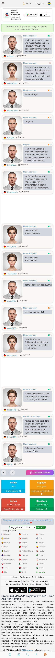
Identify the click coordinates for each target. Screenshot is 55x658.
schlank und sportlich (34, 312)
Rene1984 (11, 437)
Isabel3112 (11, 410)
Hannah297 (12, 83)
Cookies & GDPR (13, 581)
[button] (3, 3)
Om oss (34, 581)
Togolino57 (12, 274)
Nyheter (14, 577)
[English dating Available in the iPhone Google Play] (37, 588)
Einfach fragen (31, 94)
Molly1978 (11, 246)
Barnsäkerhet (28, 584)
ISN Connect (27, 650)
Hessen (26, 144)
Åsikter (41, 577)
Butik (34, 577)
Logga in (40, 3)
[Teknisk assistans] (45, 654)
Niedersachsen (30, 36)
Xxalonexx (11, 165)
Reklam (25, 581)
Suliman (10, 56)
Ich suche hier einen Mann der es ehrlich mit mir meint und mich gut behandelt (37, 396)
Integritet (44, 581)
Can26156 (11, 328)
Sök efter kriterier (41, 472)
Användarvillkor (13, 584)
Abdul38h (11, 301)
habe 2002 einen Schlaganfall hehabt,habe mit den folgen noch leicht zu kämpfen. (37, 343)
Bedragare (25, 577)
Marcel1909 (12, 110)
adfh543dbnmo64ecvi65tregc (38, 285)
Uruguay (29, 121)
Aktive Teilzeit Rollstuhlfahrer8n (32, 231)
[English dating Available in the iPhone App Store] (18, 588)
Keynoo (10, 138)
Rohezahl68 (12, 192)
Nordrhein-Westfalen (32, 417)
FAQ (47, 584)
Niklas (10, 464)
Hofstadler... (12, 355)
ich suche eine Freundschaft (31, 259)
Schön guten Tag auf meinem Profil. (34, 449)
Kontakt (39, 584)
